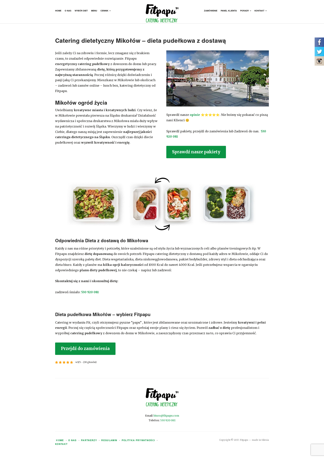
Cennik (104, 10)
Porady (244, 10)
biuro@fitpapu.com (166, 415)
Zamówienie (210, 10)
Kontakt (259, 10)
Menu (94, 10)
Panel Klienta (229, 10)
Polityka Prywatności (138, 440)
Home (58, 10)
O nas (68, 10)
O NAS (72, 440)
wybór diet (81, 10)
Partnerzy (89, 440)
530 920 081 (90, 292)
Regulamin (109, 440)
